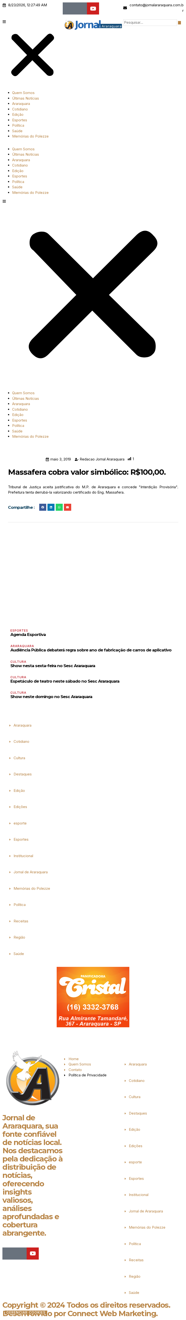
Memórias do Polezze (30, 136)
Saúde (17, 131)
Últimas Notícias (25, 98)
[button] (32, 53)
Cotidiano (20, 109)
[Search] (179, 22)
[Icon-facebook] (69, 8)
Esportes (19, 120)
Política (18, 125)
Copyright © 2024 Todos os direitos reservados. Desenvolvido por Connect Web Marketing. (86, 1309)
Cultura (18, 662)
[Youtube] (93, 8)
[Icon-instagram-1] (81, 8)
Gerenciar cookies (26, 1312)
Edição (17, 114)
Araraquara (21, 103)
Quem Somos (23, 92)
